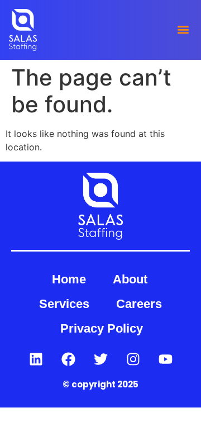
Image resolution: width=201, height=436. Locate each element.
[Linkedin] (36, 359)
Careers (139, 304)
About (130, 279)
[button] (183, 30)
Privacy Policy (101, 328)
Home (69, 279)
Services (64, 304)
